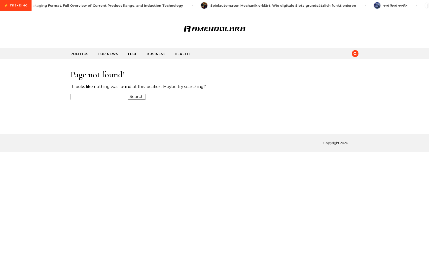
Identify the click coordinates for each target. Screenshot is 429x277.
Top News (108, 54)
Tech (132, 54)
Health (182, 54)
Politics (80, 54)
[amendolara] (214, 27)
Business (156, 54)
